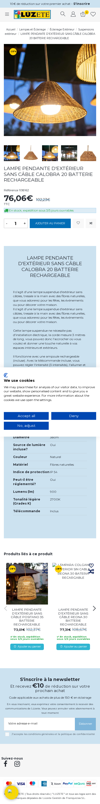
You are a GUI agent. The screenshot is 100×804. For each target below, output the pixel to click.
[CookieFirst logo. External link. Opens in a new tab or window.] (6, 375)
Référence (11, 190)
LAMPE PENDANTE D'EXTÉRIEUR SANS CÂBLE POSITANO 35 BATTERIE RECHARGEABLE (27, 617)
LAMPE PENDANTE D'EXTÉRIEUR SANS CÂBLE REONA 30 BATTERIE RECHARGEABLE (73, 617)
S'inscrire (81, 4)
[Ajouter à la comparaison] (91, 223)
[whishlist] (93, 14)
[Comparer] (45, 572)
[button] (11, 792)
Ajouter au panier (50, 223)
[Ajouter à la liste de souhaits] (78, 223)
